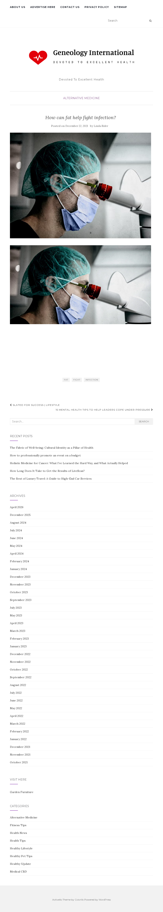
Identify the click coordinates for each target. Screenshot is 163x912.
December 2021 (20, 747)
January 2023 (18, 646)
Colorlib (79, 899)
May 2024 (16, 546)
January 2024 (18, 569)
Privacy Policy (96, 7)
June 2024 (16, 538)
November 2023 (20, 584)
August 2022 (18, 685)
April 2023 (16, 623)
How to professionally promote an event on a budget (45, 455)
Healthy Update (20, 864)
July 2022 (16, 693)
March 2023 (17, 631)
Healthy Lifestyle (21, 848)
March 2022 (17, 723)
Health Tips (18, 840)
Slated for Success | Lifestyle (36, 404)
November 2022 (20, 662)
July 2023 (16, 607)
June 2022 (16, 700)
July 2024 (16, 530)
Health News (18, 833)
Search (144, 421)
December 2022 (20, 654)
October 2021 (19, 762)
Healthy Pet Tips (21, 856)
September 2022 (20, 677)
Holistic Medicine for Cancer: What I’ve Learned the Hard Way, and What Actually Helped (69, 463)
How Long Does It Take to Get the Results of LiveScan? (47, 471)
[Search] (150, 21)
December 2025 (20, 515)
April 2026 (16, 507)
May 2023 (16, 615)
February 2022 (19, 731)
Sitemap (120, 7)
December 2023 (20, 577)
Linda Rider (101, 126)
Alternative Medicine (81, 98)
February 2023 (19, 638)
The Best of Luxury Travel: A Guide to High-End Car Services (51, 478)
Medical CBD (18, 871)
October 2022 (19, 669)
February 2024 (19, 561)
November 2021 (20, 754)
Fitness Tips (18, 825)
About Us (17, 7)
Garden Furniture (21, 792)
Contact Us (70, 7)
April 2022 (16, 716)
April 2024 (16, 553)
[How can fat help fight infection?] (80, 185)
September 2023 (20, 600)
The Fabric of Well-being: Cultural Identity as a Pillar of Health (51, 447)
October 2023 (19, 592)
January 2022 (18, 739)
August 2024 (18, 522)
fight (76, 379)
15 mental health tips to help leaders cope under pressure (103, 409)
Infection (91, 379)
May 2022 (16, 708)
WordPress (105, 899)
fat (66, 379)
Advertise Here (42, 7)
